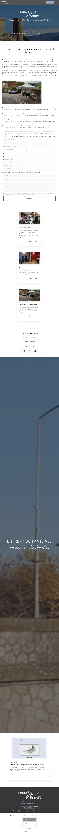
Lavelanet (6, 163)
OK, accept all (30, 819)
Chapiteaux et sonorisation (28, 305)
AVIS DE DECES (15, 764)
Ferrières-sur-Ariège (9, 159)
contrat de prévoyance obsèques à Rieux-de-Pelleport (16, 133)
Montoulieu (7, 169)
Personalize (30, 828)
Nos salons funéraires (26, 268)
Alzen (6, 153)
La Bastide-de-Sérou (8, 162)
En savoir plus (33, 241)
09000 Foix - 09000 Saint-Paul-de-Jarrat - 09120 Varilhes (30, 34)
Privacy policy (30, 831)
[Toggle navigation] (57, 2)
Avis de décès (50, 2)
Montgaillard (7, 168)
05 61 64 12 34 (29, 31)
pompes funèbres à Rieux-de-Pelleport (22, 59)
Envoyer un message (29, 341)
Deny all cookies (30, 823)
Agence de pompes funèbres (10, 139)
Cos (5, 156)
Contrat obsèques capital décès (11, 146)
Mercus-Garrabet (8, 166)
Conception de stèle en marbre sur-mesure (13, 142)
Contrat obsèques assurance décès (11, 145)
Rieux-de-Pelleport (13, 42)
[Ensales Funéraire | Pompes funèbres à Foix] (5, 2)
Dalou (6, 158)
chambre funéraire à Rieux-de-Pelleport (12, 115)
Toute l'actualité (41, 776)
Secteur (6, 42)
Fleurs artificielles (25, 228)
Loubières (6, 165)
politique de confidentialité (31, 194)
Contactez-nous (29, 35)
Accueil (2, 42)
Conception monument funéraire (11, 143)
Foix (5, 160)
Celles (6, 155)
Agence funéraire (8, 140)
